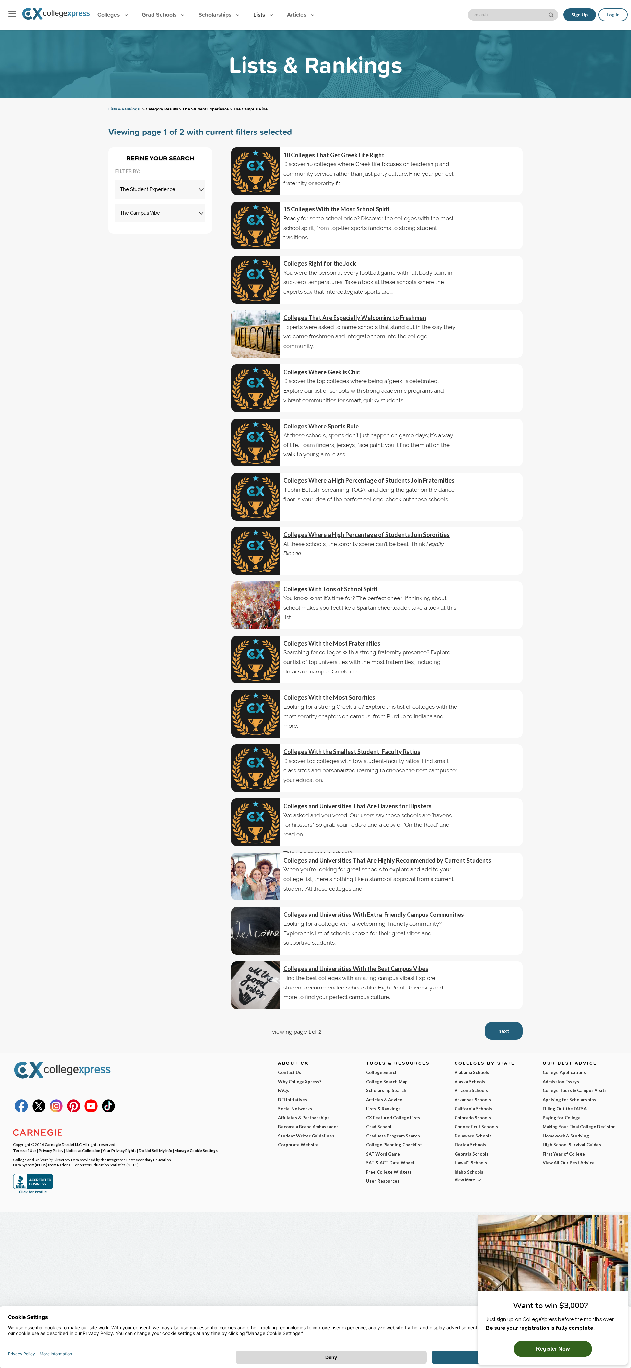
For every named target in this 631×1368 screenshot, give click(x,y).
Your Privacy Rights (119, 1150)
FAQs (283, 1090)
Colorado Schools (473, 1117)
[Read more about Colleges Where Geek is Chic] (255, 388)
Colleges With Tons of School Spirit (330, 589)
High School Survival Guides (572, 1144)
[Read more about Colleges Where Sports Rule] (255, 442)
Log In (613, 14)
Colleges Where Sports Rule (321, 426)
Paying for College (562, 1117)
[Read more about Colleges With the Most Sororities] (255, 714)
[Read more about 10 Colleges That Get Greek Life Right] (255, 171)
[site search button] (552, 14)
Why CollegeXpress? (299, 1081)
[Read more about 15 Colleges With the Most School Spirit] (255, 225)
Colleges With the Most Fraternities (331, 643)
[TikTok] (108, 1111)
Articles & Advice (384, 1099)
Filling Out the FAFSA (565, 1108)
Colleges (108, 15)
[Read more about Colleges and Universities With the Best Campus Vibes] (255, 985)
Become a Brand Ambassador (308, 1126)
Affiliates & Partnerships (304, 1117)
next (503, 1031)
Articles (297, 15)
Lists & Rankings (124, 109)
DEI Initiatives (292, 1099)
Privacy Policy (51, 1150)
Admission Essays (561, 1081)
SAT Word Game (383, 1154)
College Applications (564, 1072)
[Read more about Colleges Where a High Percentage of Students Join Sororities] (255, 551)
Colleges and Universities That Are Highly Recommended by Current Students (387, 860)
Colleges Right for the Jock (319, 263)
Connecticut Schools (476, 1126)
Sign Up (580, 14)
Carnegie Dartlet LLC (63, 1144)
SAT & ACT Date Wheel (390, 1162)
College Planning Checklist (394, 1144)
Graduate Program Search (393, 1135)
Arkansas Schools (473, 1099)
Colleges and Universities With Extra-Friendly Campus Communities (373, 914)
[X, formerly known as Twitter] (39, 1111)
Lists (260, 15)
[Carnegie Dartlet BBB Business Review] (33, 1192)
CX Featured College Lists (393, 1117)
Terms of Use (24, 1150)
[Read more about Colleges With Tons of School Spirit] (255, 605)
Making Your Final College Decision (579, 1126)
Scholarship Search (386, 1090)
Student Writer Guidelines (306, 1135)
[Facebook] (21, 1111)
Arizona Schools (471, 1090)
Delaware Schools (473, 1135)
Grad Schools (160, 15)
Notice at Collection (83, 1150)
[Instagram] (56, 1111)
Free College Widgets (389, 1172)
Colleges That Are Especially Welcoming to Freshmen (354, 317)
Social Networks (295, 1108)
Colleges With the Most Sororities (329, 697)
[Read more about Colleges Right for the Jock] (255, 280)
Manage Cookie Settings (196, 1150)
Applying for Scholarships (569, 1099)
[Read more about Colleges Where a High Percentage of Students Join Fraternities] (255, 497)
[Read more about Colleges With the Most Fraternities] (255, 659)
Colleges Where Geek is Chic (321, 372)
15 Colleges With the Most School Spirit (336, 209)
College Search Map (387, 1081)
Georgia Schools (472, 1154)
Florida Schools (470, 1144)
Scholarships (216, 15)
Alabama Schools (472, 1072)
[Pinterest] (73, 1111)
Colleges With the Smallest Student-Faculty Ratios (351, 751)
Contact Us (289, 1072)
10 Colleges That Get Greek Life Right (333, 155)
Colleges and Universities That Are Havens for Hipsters (357, 806)
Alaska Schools (470, 1081)
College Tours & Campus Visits (575, 1090)
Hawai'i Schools (471, 1162)
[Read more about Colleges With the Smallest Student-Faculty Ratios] (255, 768)
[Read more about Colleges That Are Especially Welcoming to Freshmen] (255, 334)
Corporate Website (298, 1144)
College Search (382, 1072)
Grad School (378, 1126)
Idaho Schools (469, 1172)
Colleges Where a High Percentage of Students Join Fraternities (369, 480)
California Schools (473, 1108)
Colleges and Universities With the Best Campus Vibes (355, 968)
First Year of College (564, 1154)
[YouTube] (91, 1111)
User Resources (383, 1181)
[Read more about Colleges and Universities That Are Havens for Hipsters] (255, 822)
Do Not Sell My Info (155, 1150)
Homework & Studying (566, 1135)
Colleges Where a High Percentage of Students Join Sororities (366, 534)
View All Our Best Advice (569, 1162)
